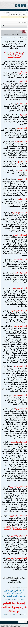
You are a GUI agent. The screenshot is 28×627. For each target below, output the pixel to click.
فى (4, 614)
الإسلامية (11, 614)
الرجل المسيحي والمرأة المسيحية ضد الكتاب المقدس (14, 599)
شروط (7, 614)
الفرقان (14, 614)
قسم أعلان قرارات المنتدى (7, 12)
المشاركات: (9, 34)
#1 (1, 37)
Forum (24, 12)
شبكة (9, 614)
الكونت (19, 587)
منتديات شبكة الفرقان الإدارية (16, 12)
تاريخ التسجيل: (18, 34)
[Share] (2, 35)
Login (2, 0)
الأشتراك (17, 614)
